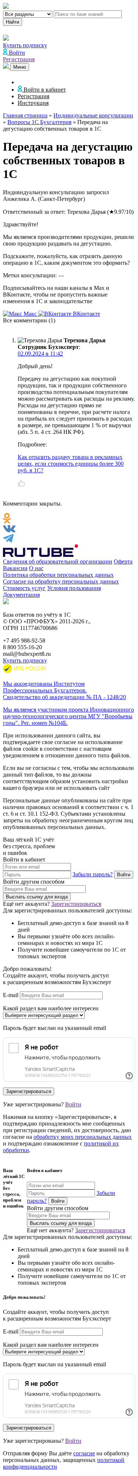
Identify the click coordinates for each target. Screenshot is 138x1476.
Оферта (123, 561)
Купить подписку (25, 660)
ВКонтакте (85, 314)
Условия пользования (74, 588)
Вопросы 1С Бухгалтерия (39, 122)
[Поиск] (6, 67)
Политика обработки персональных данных (58, 575)
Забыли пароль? (92, 874)
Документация (21, 595)
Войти (73, 1104)
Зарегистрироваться (76, 904)
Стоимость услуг (24, 588)
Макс (30, 314)
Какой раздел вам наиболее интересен (51, 1008)
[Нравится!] (21, 483)
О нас (36, 568)
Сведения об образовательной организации (57, 561)
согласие (84, 1453)
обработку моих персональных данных (82, 1137)
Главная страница (25, 115)
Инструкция (33, 103)
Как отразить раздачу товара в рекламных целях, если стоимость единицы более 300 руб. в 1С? (71, 463)
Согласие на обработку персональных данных (61, 581)
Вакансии (15, 568)
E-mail (10, 995)
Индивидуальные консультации (93, 115)
